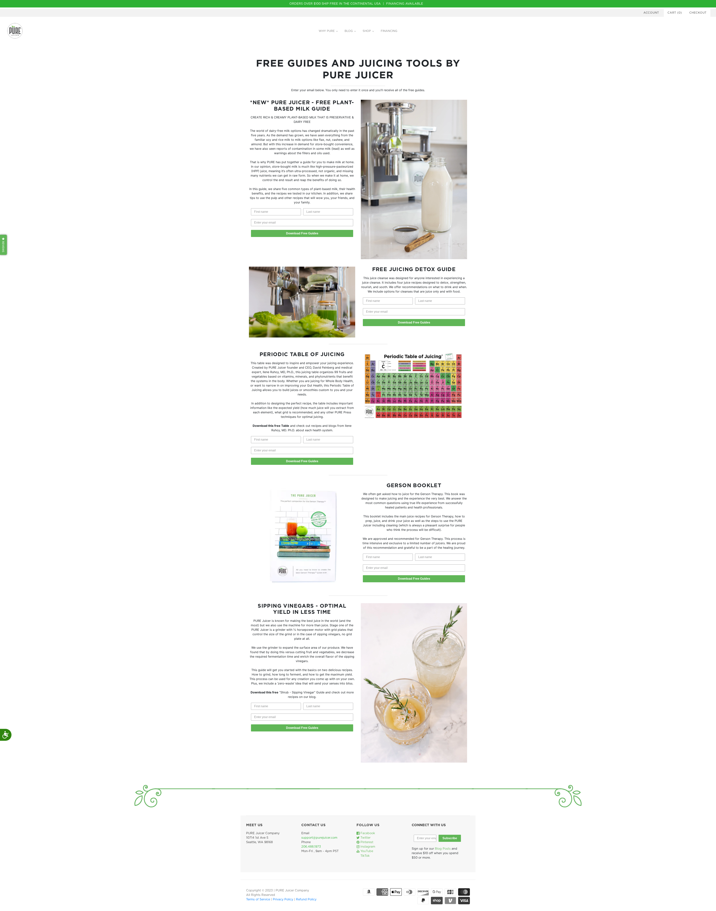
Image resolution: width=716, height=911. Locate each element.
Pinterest (366, 842)
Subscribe (449, 838)
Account (651, 12)
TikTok (364, 855)
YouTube (366, 851)
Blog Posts (443, 848)
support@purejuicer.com (319, 837)
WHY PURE (327, 31)
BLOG (349, 31)
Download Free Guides (302, 233)
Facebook (367, 833)
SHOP (367, 31)
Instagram (367, 846)
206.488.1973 (311, 846)
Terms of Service (258, 899)
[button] (3, 245)
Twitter (364, 837)
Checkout (698, 12)
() (675, 12)
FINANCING (389, 31)
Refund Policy (306, 899)
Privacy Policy (283, 899)
